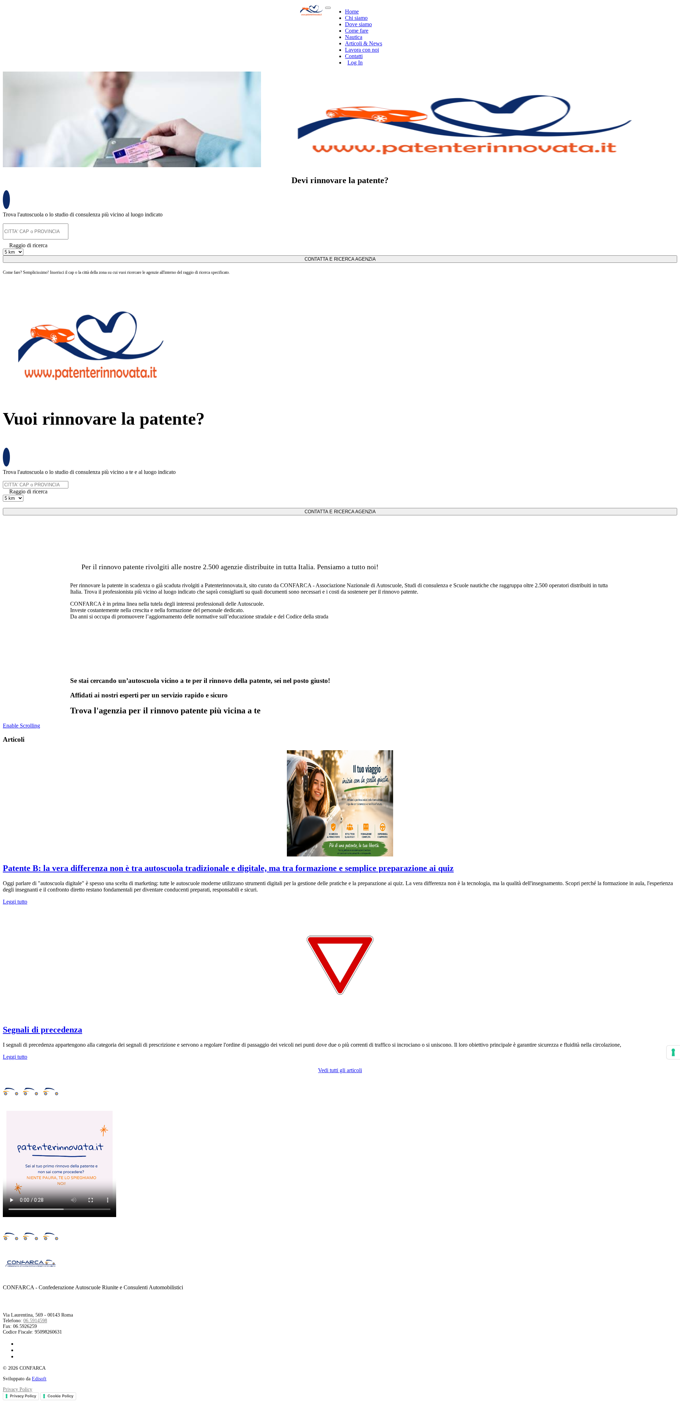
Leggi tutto (15, 902)
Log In (355, 63)
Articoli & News (363, 43)
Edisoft (39, 1378)
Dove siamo (358, 24)
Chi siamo (356, 18)
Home (352, 12)
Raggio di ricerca (28, 245)
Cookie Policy (60, 1395)
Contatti (354, 56)
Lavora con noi (362, 50)
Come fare (356, 31)
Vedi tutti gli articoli (340, 1070)
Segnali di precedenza (42, 1029)
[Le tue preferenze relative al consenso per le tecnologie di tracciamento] (673, 1052)
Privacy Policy (17, 1389)
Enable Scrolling (21, 726)
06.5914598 (35, 1320)
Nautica (353, 37)
